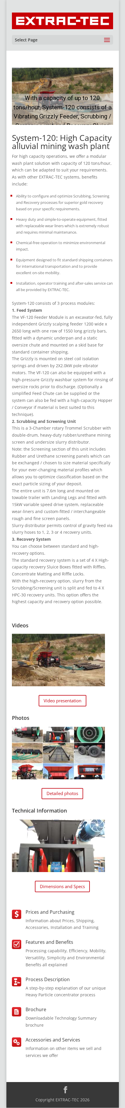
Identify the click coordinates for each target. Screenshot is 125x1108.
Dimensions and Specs (62, 886)
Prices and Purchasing (50, 912)
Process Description (48, 979)
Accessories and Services (53, 1040)
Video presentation (62, 700)
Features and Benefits (49, 942)
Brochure (36, 1009)
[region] (62, 96)
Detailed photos (62, 793)
